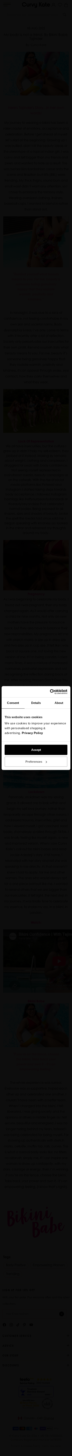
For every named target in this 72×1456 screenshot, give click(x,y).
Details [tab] (36, 703)
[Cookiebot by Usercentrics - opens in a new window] (50, 691)
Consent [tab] (13, 703)
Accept (36, 749)
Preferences (33, 761)
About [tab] (59, 703)
